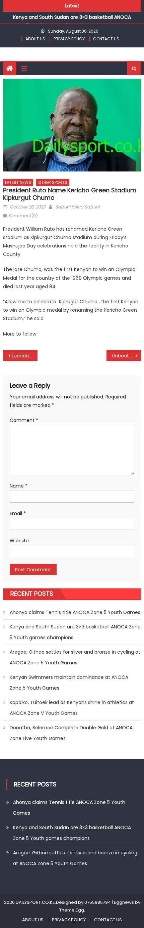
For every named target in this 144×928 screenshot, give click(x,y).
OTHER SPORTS (52, 182)
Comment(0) (23, 215)
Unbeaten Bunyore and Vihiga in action (126, 355)
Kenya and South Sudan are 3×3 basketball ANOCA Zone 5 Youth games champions (75, 632)
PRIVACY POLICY (69, 39)
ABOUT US (35, 39)
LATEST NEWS (18, 182)
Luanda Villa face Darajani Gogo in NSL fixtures (25, 355)
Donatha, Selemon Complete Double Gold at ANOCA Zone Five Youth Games (71, 733)
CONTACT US (106, 39)
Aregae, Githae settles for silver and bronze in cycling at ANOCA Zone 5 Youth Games (75, 657)
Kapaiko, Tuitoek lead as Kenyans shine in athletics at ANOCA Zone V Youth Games (72, 708)
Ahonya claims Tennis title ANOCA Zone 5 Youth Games (75, 612)
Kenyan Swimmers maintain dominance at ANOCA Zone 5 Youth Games (69, 682)
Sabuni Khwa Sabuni (77, 207)
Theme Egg (71, 910)
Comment (24, 420)
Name (18, 485)
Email (18, 513)
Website (19, 540)
